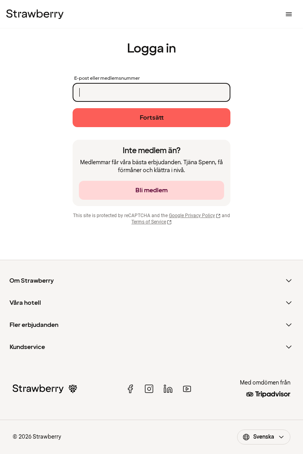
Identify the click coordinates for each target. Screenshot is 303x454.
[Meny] (289, 14)
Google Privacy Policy (192, 215)
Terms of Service (148, 222)
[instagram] (149, 389)
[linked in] (168, 389)
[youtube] (187, 389)
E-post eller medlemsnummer (107, 78)
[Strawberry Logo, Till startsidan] (35, 14)
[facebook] (130, 389)
